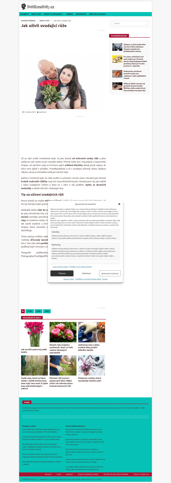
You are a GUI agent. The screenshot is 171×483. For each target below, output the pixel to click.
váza (47, 311)
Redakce (48, 474)
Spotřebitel (81, 14)
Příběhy (69, 14)
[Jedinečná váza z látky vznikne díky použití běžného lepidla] (91, 332)
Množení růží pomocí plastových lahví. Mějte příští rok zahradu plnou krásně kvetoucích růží (61, 382)
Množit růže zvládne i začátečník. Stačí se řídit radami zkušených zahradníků (61, 348)
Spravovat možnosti (109, 273)
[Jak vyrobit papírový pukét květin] (34, 334)
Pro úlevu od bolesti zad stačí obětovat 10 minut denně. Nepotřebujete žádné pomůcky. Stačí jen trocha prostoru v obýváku (135, 61)
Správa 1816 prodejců (60, 267)
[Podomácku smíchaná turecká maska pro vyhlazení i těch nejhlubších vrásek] (117, 74)
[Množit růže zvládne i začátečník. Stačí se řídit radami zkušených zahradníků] (63, 332)
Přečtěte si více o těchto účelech (80, 267)
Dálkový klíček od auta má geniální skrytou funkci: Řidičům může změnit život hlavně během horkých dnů (134, 87)
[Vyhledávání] (129, 23)
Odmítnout (86, 273)
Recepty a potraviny (53, 14)
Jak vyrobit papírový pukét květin (34, 350)
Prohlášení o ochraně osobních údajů (88, 279)
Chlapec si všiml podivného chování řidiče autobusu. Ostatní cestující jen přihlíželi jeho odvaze (135, 47)
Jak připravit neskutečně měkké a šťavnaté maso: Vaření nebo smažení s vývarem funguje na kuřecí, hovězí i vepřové (84, 432)
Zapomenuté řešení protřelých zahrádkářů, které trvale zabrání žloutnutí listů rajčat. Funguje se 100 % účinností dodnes (84, 442)
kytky (29, 311)
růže (38, 311)
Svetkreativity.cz (59, 408)
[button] (119, 204)
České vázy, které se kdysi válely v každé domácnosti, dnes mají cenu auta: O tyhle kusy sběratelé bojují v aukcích (34, 383)
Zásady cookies (68, 279)
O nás (59, 474)
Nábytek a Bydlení (97, 14)
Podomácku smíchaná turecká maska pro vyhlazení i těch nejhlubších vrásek (135, 74)
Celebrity (24, 14)
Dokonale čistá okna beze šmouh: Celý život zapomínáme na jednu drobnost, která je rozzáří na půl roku (84, 452)
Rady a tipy (36, 14)
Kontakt (105, 279)
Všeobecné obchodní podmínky (116, 474)
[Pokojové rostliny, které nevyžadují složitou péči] (91, 365)
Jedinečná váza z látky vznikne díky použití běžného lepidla (88, 347)
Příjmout (62, 273)
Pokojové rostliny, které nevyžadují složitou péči (89, 379)
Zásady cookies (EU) (141, 474)
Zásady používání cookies (88, 474)
